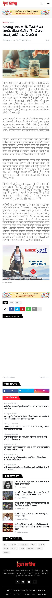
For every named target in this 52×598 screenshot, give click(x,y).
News (11, 22)
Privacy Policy (29, 594)
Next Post (44, 377)
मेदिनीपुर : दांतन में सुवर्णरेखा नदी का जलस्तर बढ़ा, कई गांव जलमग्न (26, 407)
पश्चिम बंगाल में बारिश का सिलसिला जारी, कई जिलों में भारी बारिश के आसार (26, 469)
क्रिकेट (33, 545)
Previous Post (9, 377)
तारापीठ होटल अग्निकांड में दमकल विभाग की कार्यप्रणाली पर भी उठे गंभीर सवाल (26, 458)
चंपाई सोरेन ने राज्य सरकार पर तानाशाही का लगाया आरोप (31, 515)
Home (5, 22)
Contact (17, 594)
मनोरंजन (30, 549)
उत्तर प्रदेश (25, 545)
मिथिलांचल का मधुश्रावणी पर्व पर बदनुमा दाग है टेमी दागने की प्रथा (32, 483)
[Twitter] (17, 309)
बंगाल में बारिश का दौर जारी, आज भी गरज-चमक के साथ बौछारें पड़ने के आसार (25, 438)
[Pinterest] (22, 309)
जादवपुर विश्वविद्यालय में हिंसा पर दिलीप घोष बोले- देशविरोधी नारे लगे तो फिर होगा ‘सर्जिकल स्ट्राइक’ (26, 418)
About (8, 594)
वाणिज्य (18, 303)
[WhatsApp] (28, 309)
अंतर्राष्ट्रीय (15, 545)
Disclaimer (42, 594)
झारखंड (41, 545)
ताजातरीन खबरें (10, 397)
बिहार (22, 549)
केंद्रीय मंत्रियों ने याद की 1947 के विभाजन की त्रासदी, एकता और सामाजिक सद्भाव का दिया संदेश (32, 526)
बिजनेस (14, 549)
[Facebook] (11, 309)
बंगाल (6, 549)
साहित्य (39, 549)
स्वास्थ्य (6, 553)
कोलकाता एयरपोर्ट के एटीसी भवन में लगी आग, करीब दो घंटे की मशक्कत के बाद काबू (27, 448)
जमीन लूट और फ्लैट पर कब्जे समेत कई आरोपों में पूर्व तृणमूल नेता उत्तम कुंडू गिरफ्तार (27, 428)
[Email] (34, 309)
